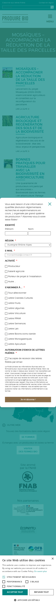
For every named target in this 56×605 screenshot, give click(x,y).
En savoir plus (40, 571)
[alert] (28, 580)
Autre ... (12, 282)
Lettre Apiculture (17, 344)
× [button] (52, 559)
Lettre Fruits (14, 303)
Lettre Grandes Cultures (20, 298)
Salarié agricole (16, 271)
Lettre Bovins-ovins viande (22, 334)
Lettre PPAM (14, 318)
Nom (31, 229)
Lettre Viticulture (17, 313)
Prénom (9, 229)
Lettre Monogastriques (20, 339)
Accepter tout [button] (15, 592)
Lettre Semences (17, 324)
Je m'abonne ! (28, 400)
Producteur (14, 266)
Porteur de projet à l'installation (24, 276)
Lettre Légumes (16, 308)
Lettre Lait (13, 329)
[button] (28, 599)
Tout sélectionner (17, 293)
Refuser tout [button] (41, 592)
